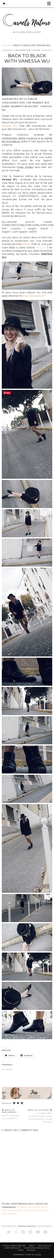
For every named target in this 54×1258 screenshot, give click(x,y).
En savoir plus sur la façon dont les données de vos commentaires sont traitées (25, 1210)
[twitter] (9, 1232)
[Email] (45, 1232)
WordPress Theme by (27, 1255)
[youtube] (38, 1232)
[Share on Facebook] (14, 1103)
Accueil (6, 45)
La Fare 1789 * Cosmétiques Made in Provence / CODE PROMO (40, 1116)
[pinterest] (30, 1232)
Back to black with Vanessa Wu (27, 58)
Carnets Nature (18, 1246)
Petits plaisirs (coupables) (11, 1114)
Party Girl (41, 247)
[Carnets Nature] (27, 16)
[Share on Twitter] (18, 1103)
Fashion (36, 50)
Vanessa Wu (9, 125)
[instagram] (16, 1232)
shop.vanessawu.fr (33, 295)
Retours (31, 1250)
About (32, 1246)
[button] (50, 3)
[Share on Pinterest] (22, 1103)
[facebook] (23, 1232)
